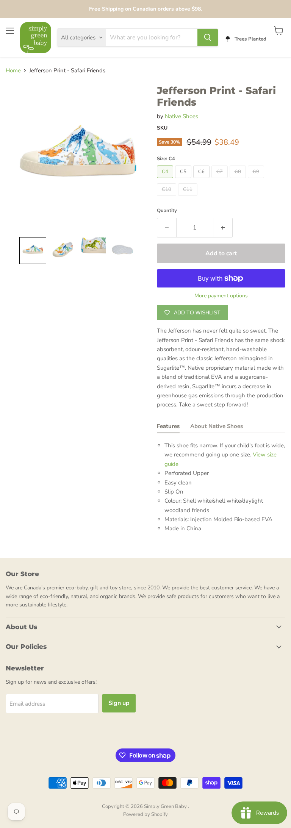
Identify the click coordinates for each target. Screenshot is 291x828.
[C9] (257, 180)
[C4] (166, 180)
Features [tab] (168, 426)
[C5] (184, 180)
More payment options (221, 296)
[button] (32, 250)
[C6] (202, 180)
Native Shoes (181, 116)
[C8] (239, 180)
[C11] (188, 198)
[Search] (207, 37)
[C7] (220, 180)
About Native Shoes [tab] (216, 426)
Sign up (119, 703)
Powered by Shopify (145, 814)
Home (13, 70)
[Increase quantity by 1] (223, 227)
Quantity (167, 211)
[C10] (167, 198)
